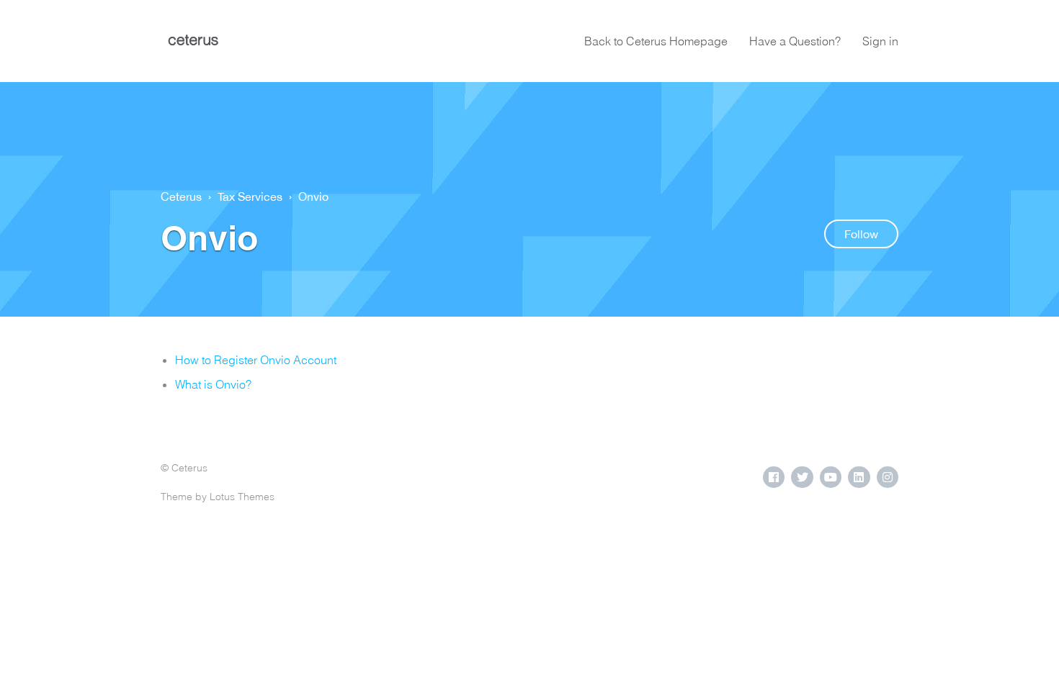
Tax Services (250, 196)
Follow (861, 233)
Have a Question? (795, 41)
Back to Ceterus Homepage (656, 41)
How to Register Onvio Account (255, 360)
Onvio (313, 196)
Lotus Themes (242, 496)
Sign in (880, 41)
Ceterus (181, 196)
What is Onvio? (213, 384)
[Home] (193, 41)
